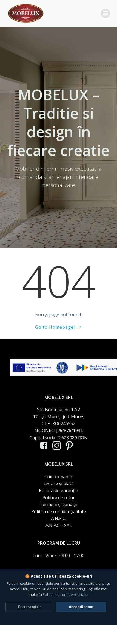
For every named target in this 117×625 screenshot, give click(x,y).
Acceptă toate (81, 607)
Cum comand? (58, 477)
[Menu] (105, 13)
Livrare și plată (59, 483)
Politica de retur (58, 498)
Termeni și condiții (58, 504)
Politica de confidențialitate (58, 511)
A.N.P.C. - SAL (58, 525)
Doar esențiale (29, 607)
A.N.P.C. (58, 518)
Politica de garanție (58, 490)
